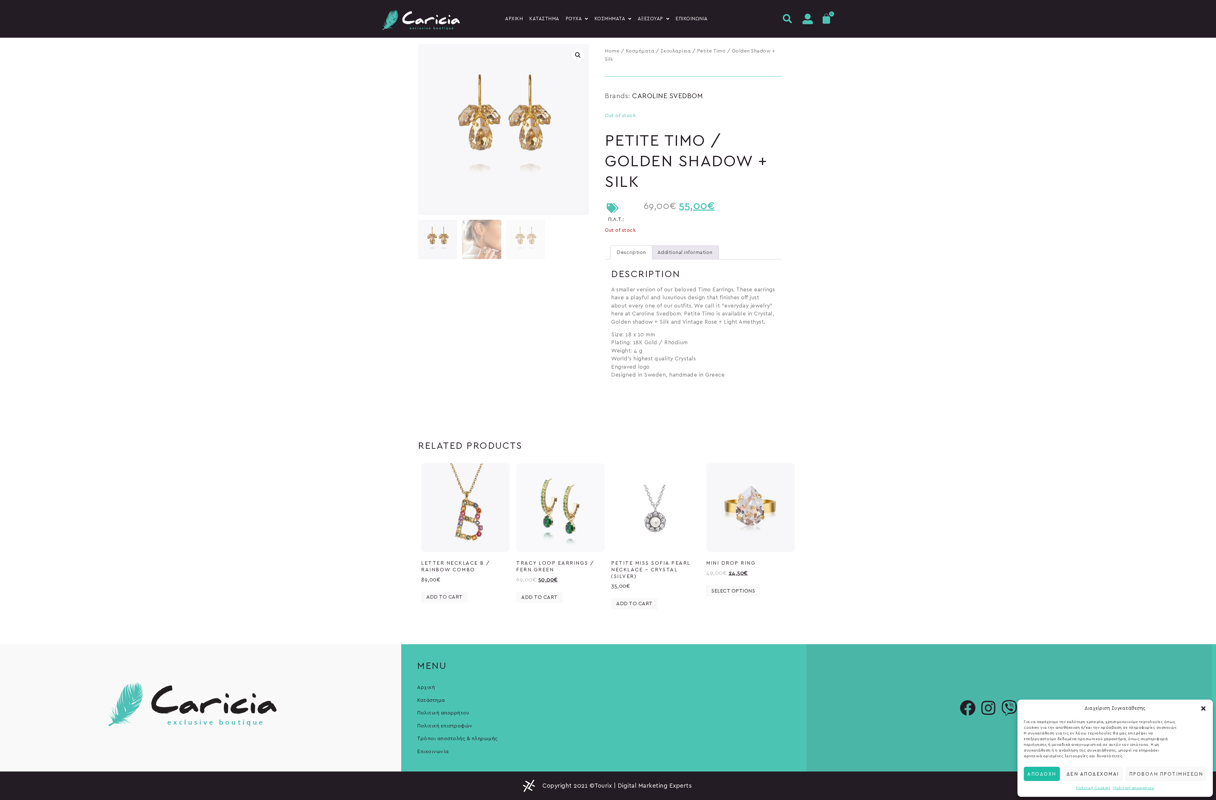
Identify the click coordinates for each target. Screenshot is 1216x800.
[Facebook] (968, 708)
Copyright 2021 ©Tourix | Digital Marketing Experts (617, 786)
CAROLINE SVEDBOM (667, 95)
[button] (1203, 708)
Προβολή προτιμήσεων (1166, 774)
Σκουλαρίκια (676, 51)
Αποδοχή (1041, 774)
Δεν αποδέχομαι (1093, 774)
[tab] (631, 252)
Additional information (684, 252)
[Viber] (1009, 708)
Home (612, 51)
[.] (805, 19)
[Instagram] (989, 708)
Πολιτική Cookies (1093, 788)
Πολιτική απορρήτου (1133, 788)
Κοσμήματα (640, 51)
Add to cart (444, 597)
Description (631, 252)
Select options (733, 591)
